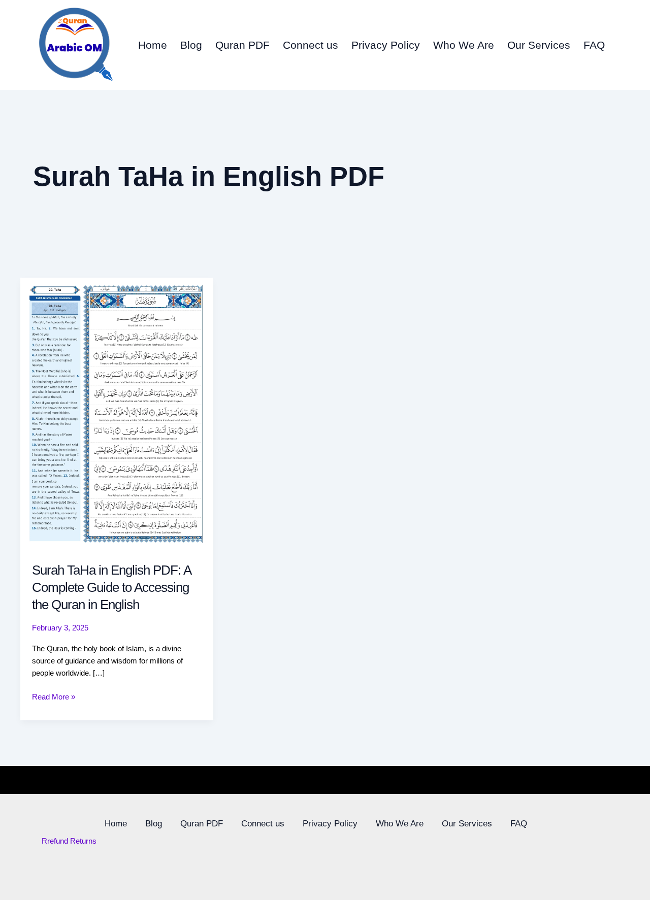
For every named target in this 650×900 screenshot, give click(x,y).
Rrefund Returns (69, 841)
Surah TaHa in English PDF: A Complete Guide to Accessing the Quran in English (111, 587)
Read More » (53, 696)
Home (152, 45)
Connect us (310, 45)
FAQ (594, 45)
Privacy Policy (385, 45)
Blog (191, 45)
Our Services (538, 45)
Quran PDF (242, 45)
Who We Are (463, 45)
